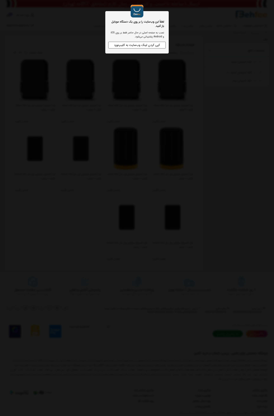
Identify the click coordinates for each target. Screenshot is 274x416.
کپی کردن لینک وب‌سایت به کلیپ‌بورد (137, 45)
